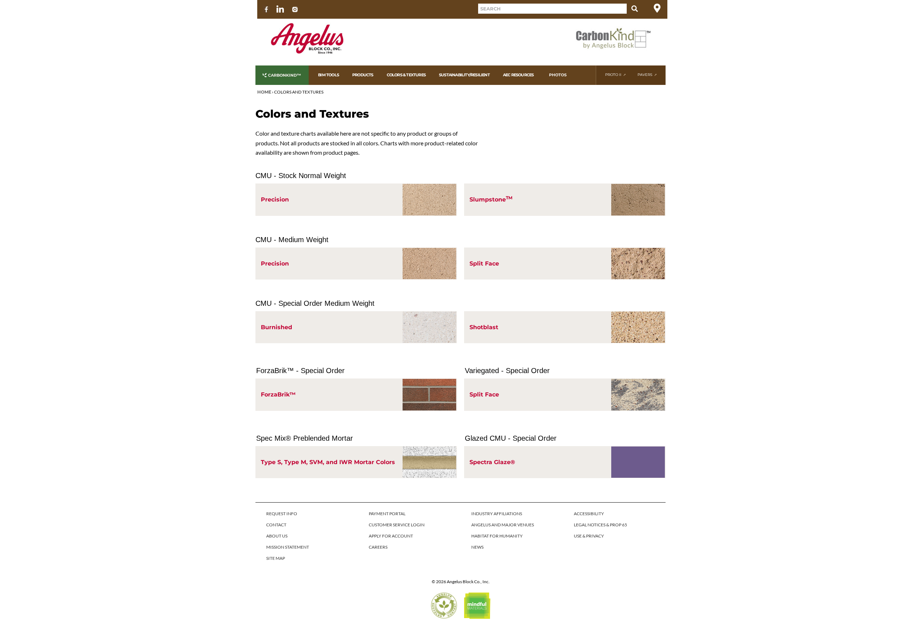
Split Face (484, 263)
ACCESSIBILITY (589, 513)
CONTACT (276, 524)
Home (264, 92)
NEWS (477, 547)
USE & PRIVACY (589, 536)
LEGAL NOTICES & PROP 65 (600, 524)
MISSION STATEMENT (287, 547)
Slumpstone (490, 199)
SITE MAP (275, 558)
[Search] (634, 9)
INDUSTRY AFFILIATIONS (496, 513)
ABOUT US (276, 536)
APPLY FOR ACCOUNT (391, 536)
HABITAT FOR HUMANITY (497, 536)
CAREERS (378, 547)
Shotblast (483, 327)
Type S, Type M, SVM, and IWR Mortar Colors (328, 462)
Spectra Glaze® (492, 462)
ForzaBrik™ (278, 394)
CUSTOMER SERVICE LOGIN (397, 524)
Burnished (276, 327)
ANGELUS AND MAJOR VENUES (502, 524)
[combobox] (552, 9)
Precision (275, 199)
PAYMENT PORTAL (387, 513)
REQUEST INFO (281, 513)
